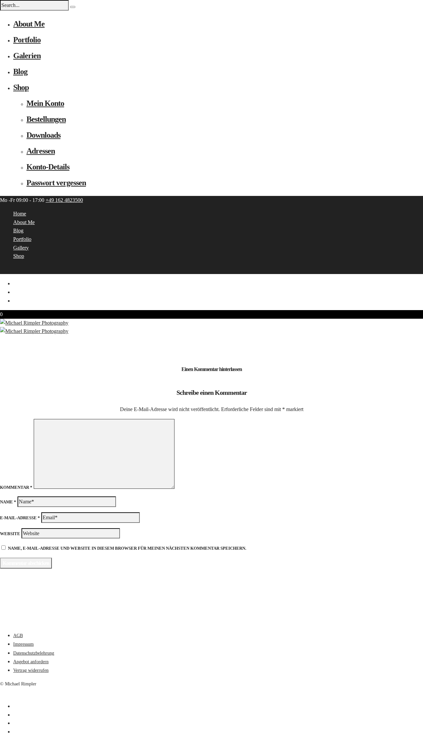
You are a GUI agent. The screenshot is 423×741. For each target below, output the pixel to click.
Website (10, 533)
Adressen (40, 151)
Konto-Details (47, 166)
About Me (29, 24)
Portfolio (27, 39)
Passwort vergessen (56, 182)
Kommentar (16, 487)
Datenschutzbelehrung (33, 653)
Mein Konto (45, 103)
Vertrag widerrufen (31, 670)
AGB (18, 635)
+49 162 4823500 (64, 200)
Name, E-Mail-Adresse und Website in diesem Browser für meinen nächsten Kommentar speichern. (127, 548)
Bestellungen (46, 119)
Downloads (43, 135)
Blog (20, 71)
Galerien (27, 55)
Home (19, 213)
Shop (21, 87)
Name (8, 501)
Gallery (21, 248)
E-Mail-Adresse (20, 517)
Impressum (23, 644)
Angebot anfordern (31, 661)
